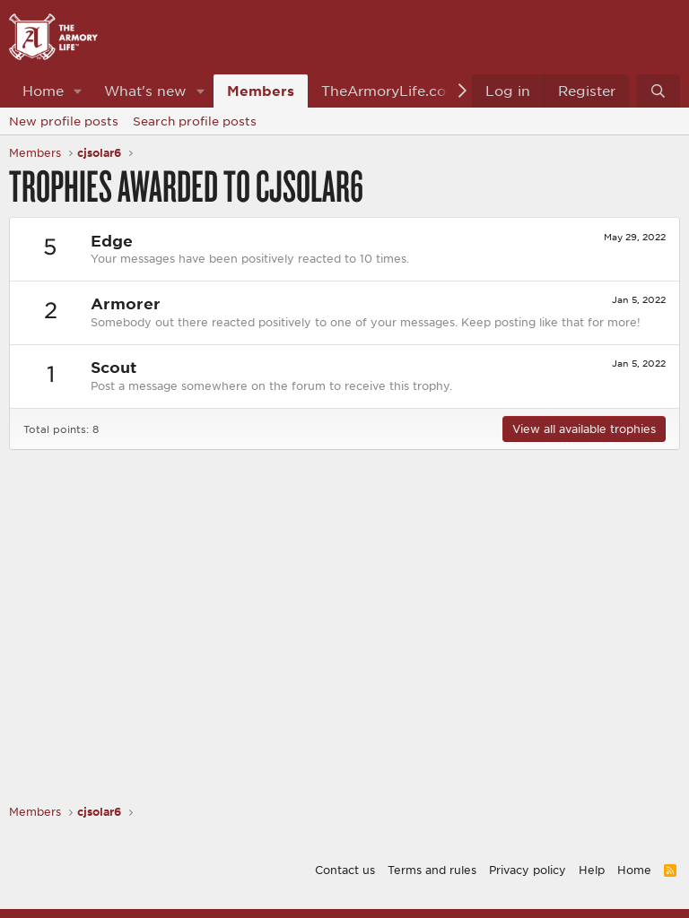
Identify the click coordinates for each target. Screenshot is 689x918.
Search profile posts (195, 121)
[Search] (658, 91)
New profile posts (63, 121)
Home (43, 90)
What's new (145, 90)
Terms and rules (432, 869)
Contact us (345, 869)
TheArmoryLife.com (390, 90)
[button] (78, 91)
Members (260, 90)
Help (592, 869)
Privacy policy (527, 869)
